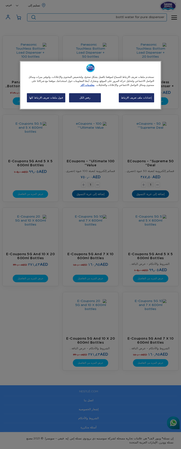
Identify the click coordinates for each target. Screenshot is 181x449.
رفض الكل (84, 97)
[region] (90, 85)
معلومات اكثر (87, 85)
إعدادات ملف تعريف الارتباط (136, 97)
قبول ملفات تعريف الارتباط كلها (46, 97)
